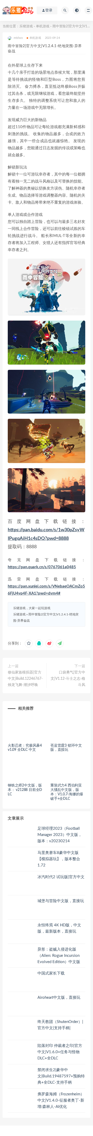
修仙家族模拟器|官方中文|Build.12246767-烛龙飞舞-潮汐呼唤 (25, 679)
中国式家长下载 (51, 973)
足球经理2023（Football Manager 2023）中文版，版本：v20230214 (59, 835)
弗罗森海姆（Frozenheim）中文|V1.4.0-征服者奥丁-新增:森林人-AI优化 (60, 1100)
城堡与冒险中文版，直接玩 (60, 901)
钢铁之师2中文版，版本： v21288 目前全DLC (25, 790)
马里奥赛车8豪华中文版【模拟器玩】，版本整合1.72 (58, 859)
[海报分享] (60, 643)
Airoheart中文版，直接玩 (58, 998)
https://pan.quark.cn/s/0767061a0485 (42, 567)
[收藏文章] (29, 643)
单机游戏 (42, 26)
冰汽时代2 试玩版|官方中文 (60, 877)
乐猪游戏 (26, 26)
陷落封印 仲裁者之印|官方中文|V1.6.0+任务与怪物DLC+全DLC (59, 1052)
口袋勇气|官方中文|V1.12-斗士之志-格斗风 (68, 679)
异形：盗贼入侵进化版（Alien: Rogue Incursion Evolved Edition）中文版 (58, 955)
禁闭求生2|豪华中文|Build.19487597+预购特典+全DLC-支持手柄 (61, 1076)
